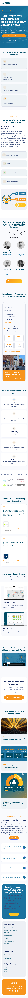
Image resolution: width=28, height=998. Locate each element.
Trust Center (7, 958)
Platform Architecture (10, 930)
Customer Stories (9, 941)
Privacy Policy (8, 955)
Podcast (6, 972)
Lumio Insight (8, 935)
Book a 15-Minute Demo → (14, 697)
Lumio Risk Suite (9, 928)
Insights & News (8, 967)
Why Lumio (7, 938)
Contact (6, 932)
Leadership (7, 943)
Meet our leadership (14, 281)
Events (6, 969)
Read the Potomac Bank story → (13, 351)
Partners (6, 946)
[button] (25, 3)
